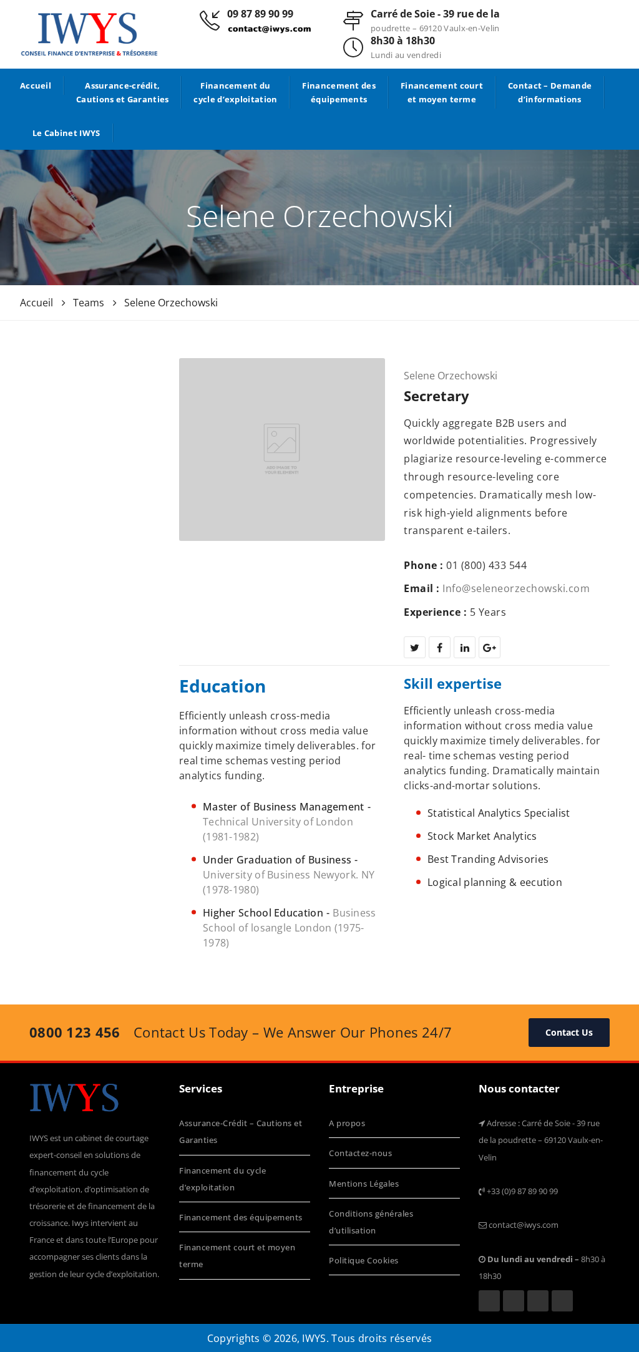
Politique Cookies (364, 1260)
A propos (347, 1123)
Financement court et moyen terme (442, 92)
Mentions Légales (364, 1183)
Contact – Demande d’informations (550, 92)
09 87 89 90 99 (260, 13)
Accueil (35, 85)
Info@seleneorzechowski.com (516, 588)
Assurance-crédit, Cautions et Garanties (122, 92)
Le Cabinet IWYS (66, 133)
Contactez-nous (360, 1153)
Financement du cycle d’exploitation (235, 92)
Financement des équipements (339, 92)
